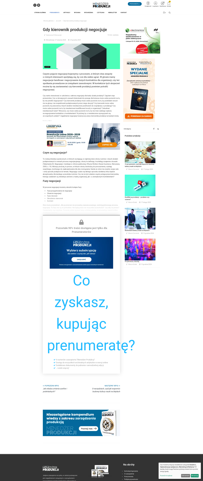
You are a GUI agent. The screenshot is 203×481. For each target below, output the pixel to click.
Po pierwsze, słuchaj (132, 261)
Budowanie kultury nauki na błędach (137, 230)
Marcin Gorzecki (133, 169)
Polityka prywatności (131, 479)
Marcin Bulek (132, 202)
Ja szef (58, 21)
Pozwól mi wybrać (166, 475)
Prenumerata (128, 476)
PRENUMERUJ (135, 4)
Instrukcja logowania (131, 471)
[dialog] (180, 471)
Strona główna (48, 21)
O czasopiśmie (129, 474)
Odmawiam (185, 475)
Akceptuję (194, 475)
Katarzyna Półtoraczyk (54, 35)
